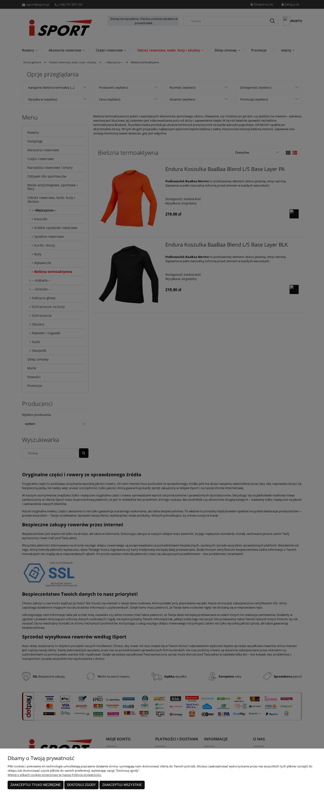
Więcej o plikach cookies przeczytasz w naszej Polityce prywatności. (55, 775)
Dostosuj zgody (81, 785)
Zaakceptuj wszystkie (122, 785)
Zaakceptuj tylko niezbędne (35, 785)
